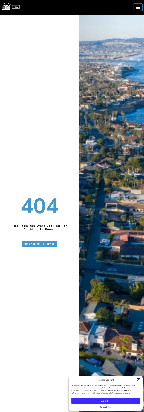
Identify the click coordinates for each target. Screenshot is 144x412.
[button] (138, 379)
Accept (105, 401)
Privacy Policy (105, 407)
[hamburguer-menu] (138, 7)
